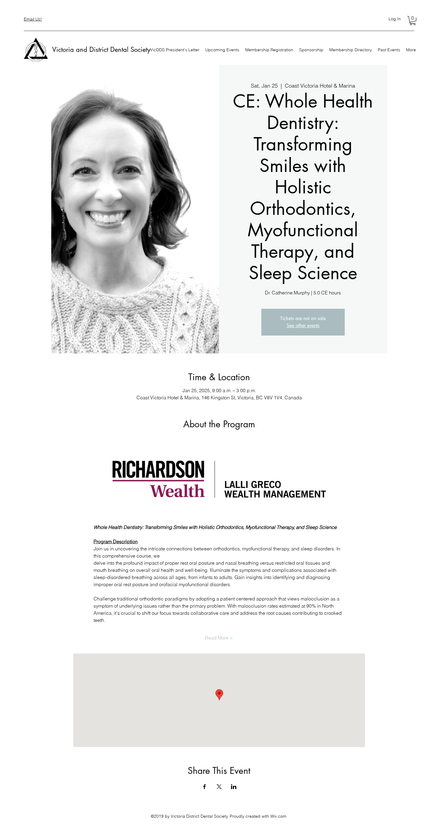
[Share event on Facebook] (204, 786)
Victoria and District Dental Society (101, 49)
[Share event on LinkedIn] (234, 786)
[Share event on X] (219, 786)
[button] (412, 20)
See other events (303, 325)
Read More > (219, 638)
